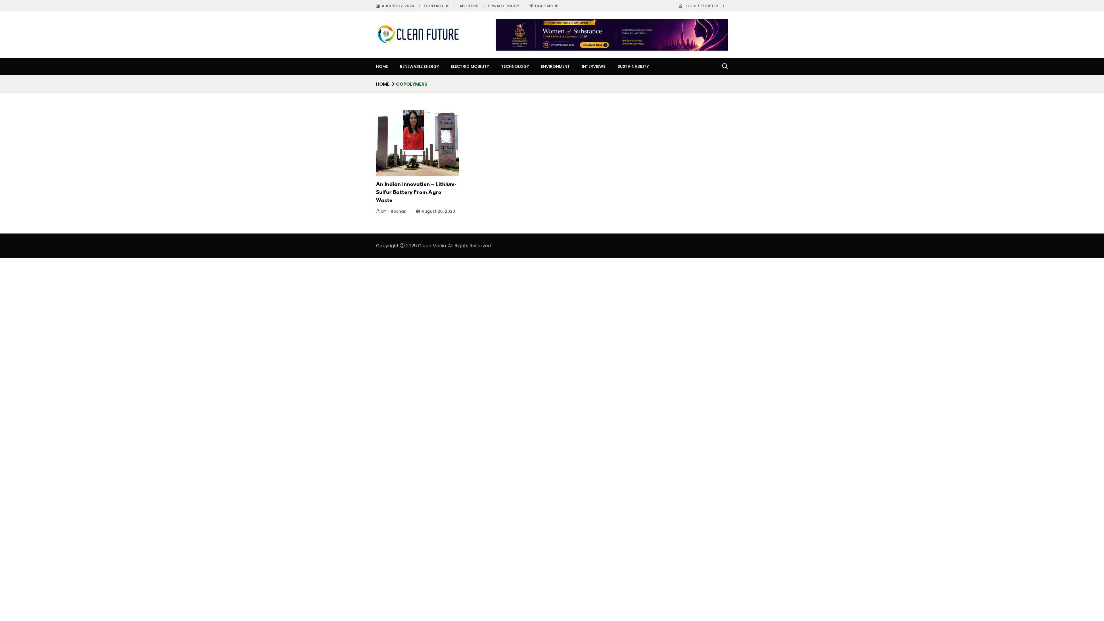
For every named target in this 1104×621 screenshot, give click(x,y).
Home (382, 66)
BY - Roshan (394, 211)
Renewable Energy (419, 66)
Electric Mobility (470, 66)
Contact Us (436, 6)
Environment (555, 66)
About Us (468, 6)
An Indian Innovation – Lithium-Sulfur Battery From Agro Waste (416, 192)
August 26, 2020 (438, 211)
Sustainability (633, 66)
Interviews (593, 66)
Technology (515, 66)
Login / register (701, 6)
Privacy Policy (503, 6)
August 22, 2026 (398, 6)
